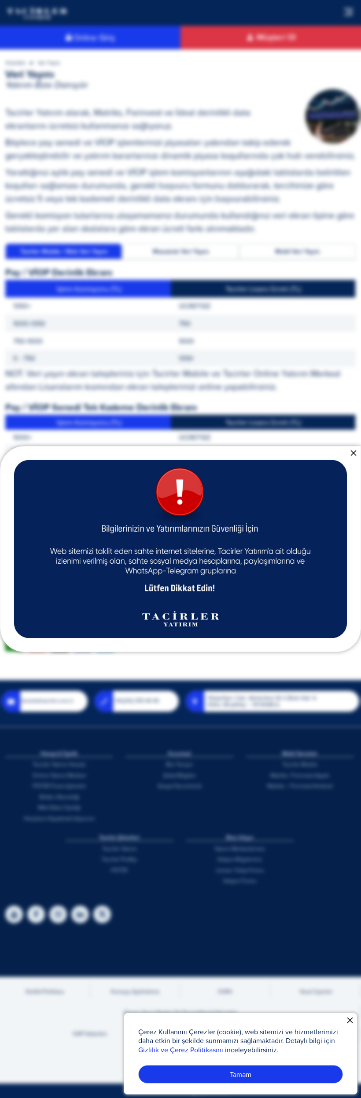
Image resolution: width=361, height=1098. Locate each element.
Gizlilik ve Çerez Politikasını (180, 1050)
